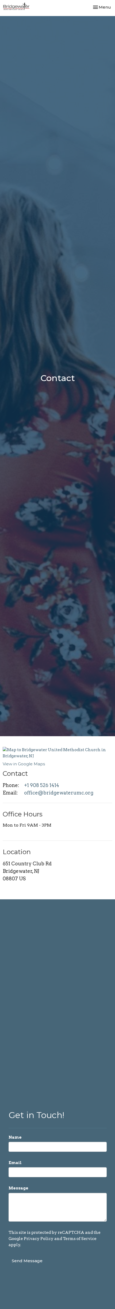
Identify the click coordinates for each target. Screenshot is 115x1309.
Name (15, 1137)
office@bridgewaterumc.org (58, 793)
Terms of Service (80, 1238)
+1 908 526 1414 (41, 785)
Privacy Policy (38, 1238)
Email (15, 1162)
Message (18, 1188)
